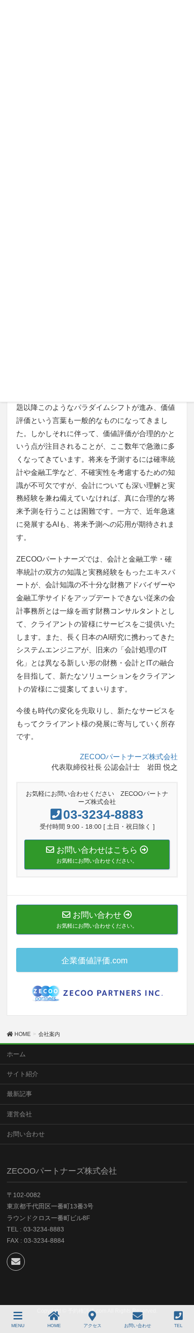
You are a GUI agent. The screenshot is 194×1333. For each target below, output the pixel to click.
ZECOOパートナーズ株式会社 (129, 757)
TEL (178, 1325)
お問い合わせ (26, 1134)
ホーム (16, 1054)
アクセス (92, 1325)
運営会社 (19, 1114)
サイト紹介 (22, 1074)
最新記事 (19, 1093)
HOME (54, 1325)
